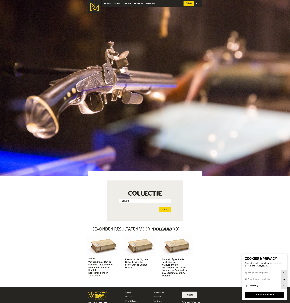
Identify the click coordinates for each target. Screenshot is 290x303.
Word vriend (158, 301)
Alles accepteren (264, 295)
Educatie (127, 3)
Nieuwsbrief (158, 293)
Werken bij (157, 297)
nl (197, 3)
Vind (166, 210)
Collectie (138, 3)
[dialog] (264, 277)
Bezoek (107, 3)
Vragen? (128, 293)
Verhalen (150, 3)
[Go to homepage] (102, 296)
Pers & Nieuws (131, 301)
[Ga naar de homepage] (94, 6)
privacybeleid (261, 266)
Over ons (129, 297)
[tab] (284, 273)
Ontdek (117, 3)
